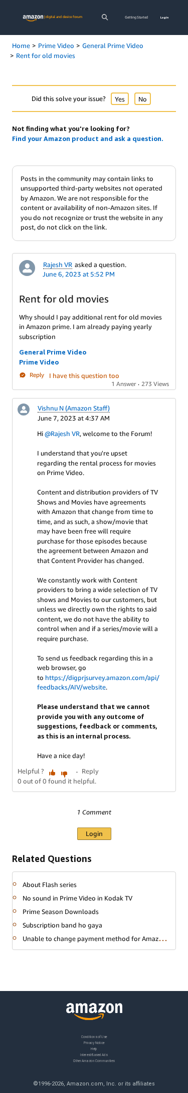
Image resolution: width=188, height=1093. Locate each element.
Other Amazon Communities (93, 1060)
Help (94, 1048)
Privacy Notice (94, 1042)
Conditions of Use (94, 1036)
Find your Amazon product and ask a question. (87, 138)
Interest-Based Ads (93, 1054)
